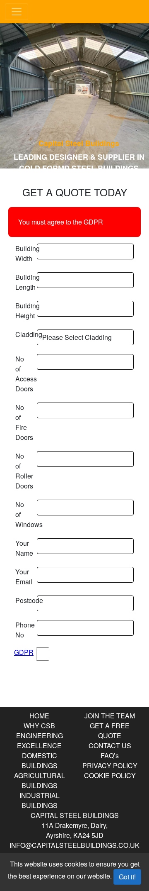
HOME (39, 715)
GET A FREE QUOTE (110, 730)
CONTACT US (110, 745)
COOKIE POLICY (110, 775)
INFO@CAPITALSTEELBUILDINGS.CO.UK (74, 845)
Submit (74, 684)
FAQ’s (110, 755)
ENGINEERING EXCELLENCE (39, 740)
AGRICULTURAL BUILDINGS (39, 780)
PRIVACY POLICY (109, 765)
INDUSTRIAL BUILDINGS (39, 800)
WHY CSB (39, 725)
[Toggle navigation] (16, 11)
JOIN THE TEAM (109, 715)
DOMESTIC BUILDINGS (40, 760)
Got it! (127, 876)
